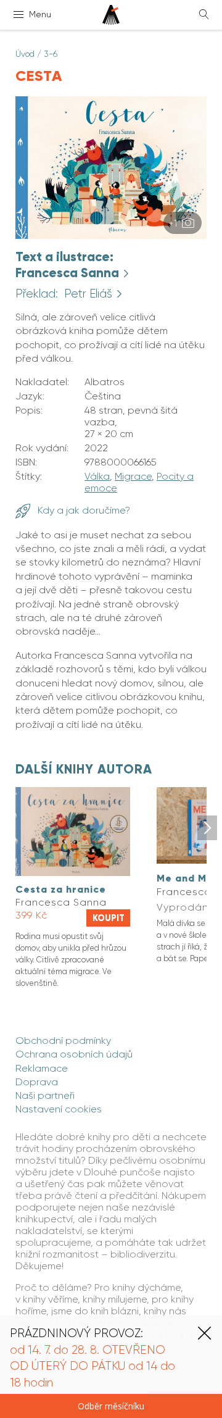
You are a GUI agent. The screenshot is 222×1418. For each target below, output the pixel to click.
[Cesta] (111, 235)
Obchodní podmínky (63, 1040)
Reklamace (41, 1068)
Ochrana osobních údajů (74, 1054)
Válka (97, 476)
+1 (173, 223)
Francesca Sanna (68, 273)
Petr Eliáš (89, 294)
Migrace (133, 476)
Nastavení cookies (58, 1109)
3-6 (50, 54)
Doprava (36, 1082)
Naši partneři (45, 1095)
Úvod (25, 54)
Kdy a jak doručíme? (82, 510)
